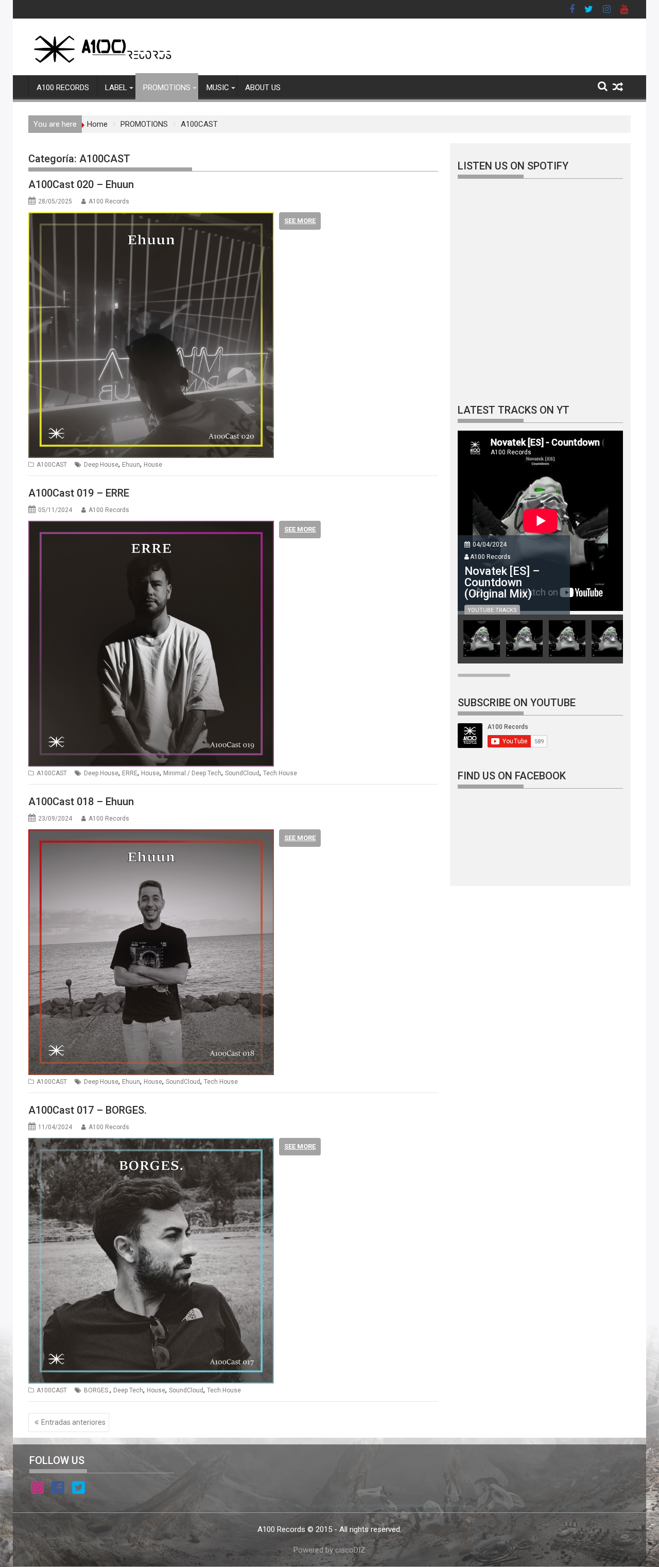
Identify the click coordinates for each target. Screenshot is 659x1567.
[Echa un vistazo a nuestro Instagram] (37, 1489)
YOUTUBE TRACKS (492, 610)
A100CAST (52, 464)
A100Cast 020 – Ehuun (81, 184)
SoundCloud (242, 773)
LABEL (116, 87)
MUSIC (217, 87)
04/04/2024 (490, 544)
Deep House (101, 464)
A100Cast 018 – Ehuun (81, 801)
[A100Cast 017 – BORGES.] (151, 1144)
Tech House (280, 773)
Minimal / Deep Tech (192, 773)
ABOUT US (263, 87)
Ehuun (131, 464)
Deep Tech (128, 1390)
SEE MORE (300, 221)
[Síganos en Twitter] (78, 1489)
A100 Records (109, 201)
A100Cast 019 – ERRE (78, 493)
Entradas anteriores (73, 1422)
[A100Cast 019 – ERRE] (151, 527)
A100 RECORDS (63, 87)
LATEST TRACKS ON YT (513, 410)
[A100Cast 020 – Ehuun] (151, 218)
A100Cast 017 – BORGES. (87, 1110)
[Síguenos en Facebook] (57, 1489)
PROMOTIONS (166, 87)
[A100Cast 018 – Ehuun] (151, 835)
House (153, 464)
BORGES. (97, 1390)
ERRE (129, 773)
